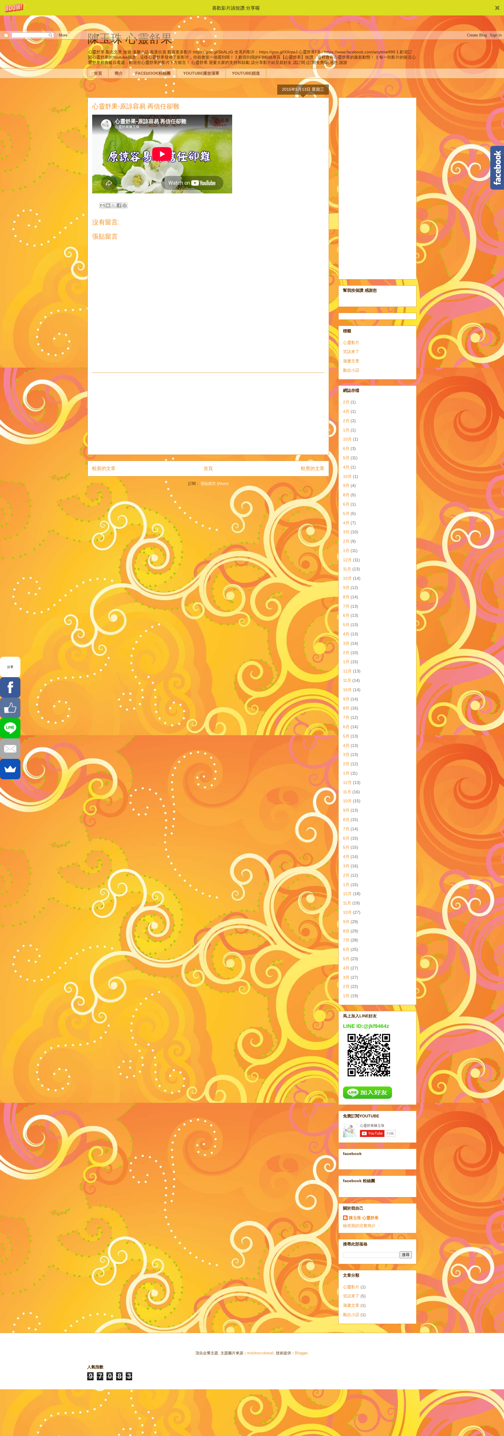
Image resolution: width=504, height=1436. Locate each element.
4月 (346, 411)
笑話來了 (351, 351)
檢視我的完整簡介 (359, 1225)
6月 (346, 448)
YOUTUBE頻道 (246, 73)
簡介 (119, 73)
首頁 (98, 73)
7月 (346, 606)
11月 (347, 569)
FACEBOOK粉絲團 (153, 73)
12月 (347, 560)
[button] (252, 7)
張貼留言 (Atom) (214, 483)
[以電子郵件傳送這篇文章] (102, 205)
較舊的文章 (312, 468)
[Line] (10, 728)
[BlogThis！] (108, 205)
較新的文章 (104, 468)
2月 (346, 402)
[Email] (10, 748)
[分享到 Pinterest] (124, 205)
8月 (346, 494)
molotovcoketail (260, 1353)
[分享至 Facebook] (119, 205)
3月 (346, 532)
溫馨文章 (351, 361)
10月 (347, 439)
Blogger (301, 1353)
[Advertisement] (208, 413)
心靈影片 (351, 342)
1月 (346, 430)
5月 (346, 457)
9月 (346, 485)
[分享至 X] (113, 205)
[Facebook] (10, 687)
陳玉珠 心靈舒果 (364, 1217)
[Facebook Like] (10, 708)
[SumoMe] (10, 769)
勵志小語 (351, 370)
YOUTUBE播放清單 (201, 73)
